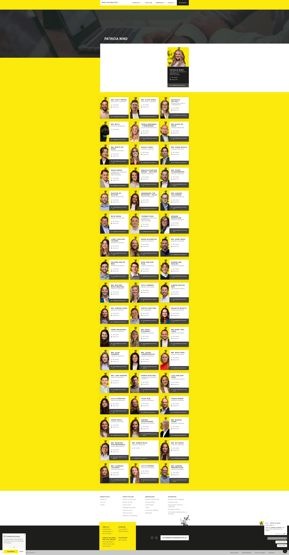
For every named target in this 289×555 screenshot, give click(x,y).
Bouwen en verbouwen (129, 499)
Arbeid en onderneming (152, 499)
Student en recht (127, 510)
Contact (171, 3)
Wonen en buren (127, 513)
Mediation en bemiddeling (130, 515)
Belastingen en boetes (129, 507)
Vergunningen (149, 505)
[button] (183, 2)
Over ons (148, 3)
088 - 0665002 (122, 540)
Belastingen (148, 513)
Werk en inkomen (128, 502)
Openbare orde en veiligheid (176, 499)
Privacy (147, 507)
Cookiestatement (246, 552)
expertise (136, 3)
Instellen (21, 551)
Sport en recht (127, 505)
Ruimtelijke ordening (174, 509)
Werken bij (160, 3)
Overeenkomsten (150, 502)
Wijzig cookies (234, 552)
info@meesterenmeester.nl (174, 538)
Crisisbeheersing (172, 502)
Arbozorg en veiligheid (151, 510)
